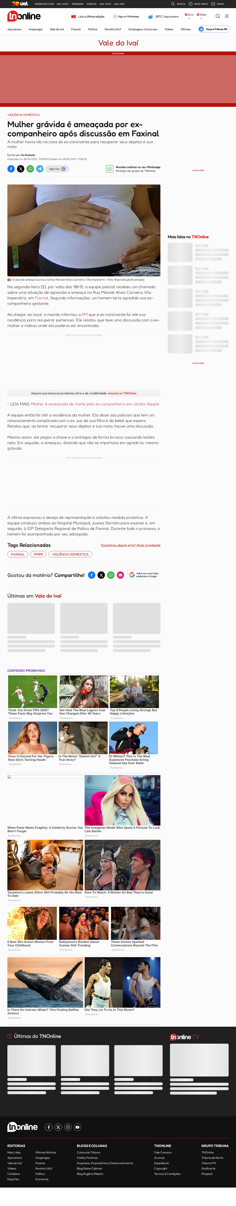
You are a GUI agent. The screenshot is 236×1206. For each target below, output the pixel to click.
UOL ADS (119, 4)
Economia (41, 1179)
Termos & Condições (167, 1174)
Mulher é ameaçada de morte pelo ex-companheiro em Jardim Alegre (95, 403)
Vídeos (169, 29)
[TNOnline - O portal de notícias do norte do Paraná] (24, 16)
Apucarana (14, 29)
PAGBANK (78, 4)
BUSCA (181, 4)
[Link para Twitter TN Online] (58, 1127)
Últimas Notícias (45, 1152)
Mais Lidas (14, 1152)
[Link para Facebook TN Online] (48, 1127)
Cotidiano (13, 1174)
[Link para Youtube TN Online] (77, 1127)
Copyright (160, 1168)
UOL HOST (63, 4)
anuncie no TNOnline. (122, 393)
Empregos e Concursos (143, 29)
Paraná (75, 29)
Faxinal (41, 297)
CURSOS (91, 4)
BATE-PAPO (201, 4)
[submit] (218, 16)
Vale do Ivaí (57, 29)
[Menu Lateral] (227, 16)
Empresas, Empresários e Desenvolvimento (105, 1163)
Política (92, 29)
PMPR (38, 554)
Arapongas (35, 29)
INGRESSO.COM (44, 4)
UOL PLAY (105, 4)
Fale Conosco (163, 1152)
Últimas (185, 29)
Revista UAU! (113, 29)
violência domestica (70, 554)
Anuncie (159, 1158)
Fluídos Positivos (87, 1158)
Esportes (13, 1179)
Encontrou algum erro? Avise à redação (130, 545)
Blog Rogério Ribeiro (90, 1174)
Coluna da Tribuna (88, 1152)
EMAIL (220, 4)
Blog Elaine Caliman (89, 1168)
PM (85, 314)
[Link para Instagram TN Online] (68, 1127)
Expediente (161, 1163)
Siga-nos (54, 168)
